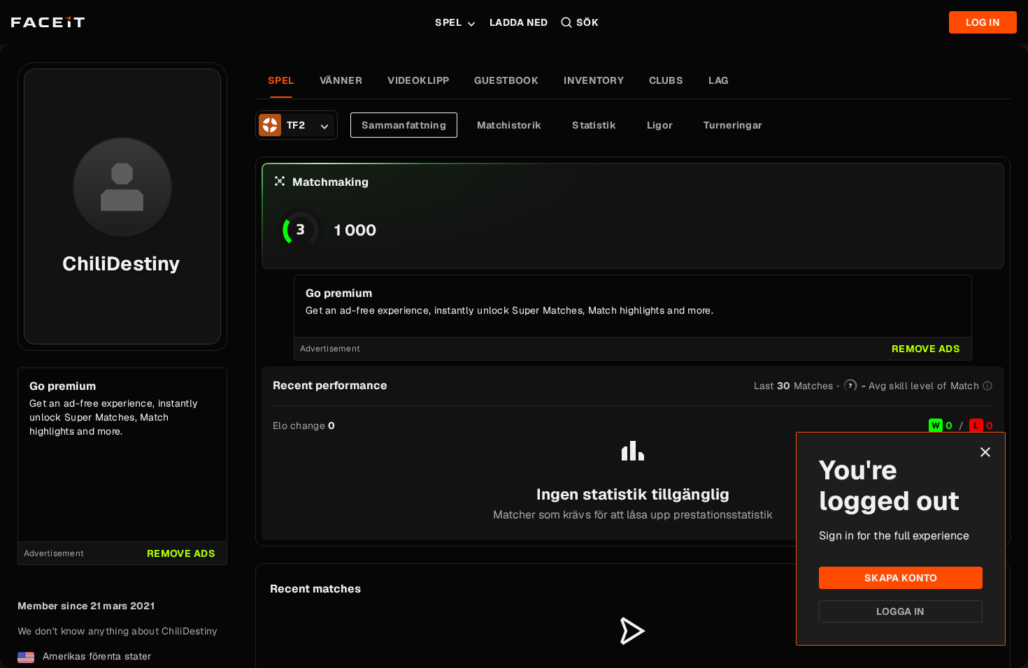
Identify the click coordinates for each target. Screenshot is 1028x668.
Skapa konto (901, 578)
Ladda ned (519, 22)
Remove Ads (181, 553)
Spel (448, 22)
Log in (983, 22)
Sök (587, 22)
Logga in (900, 611)
